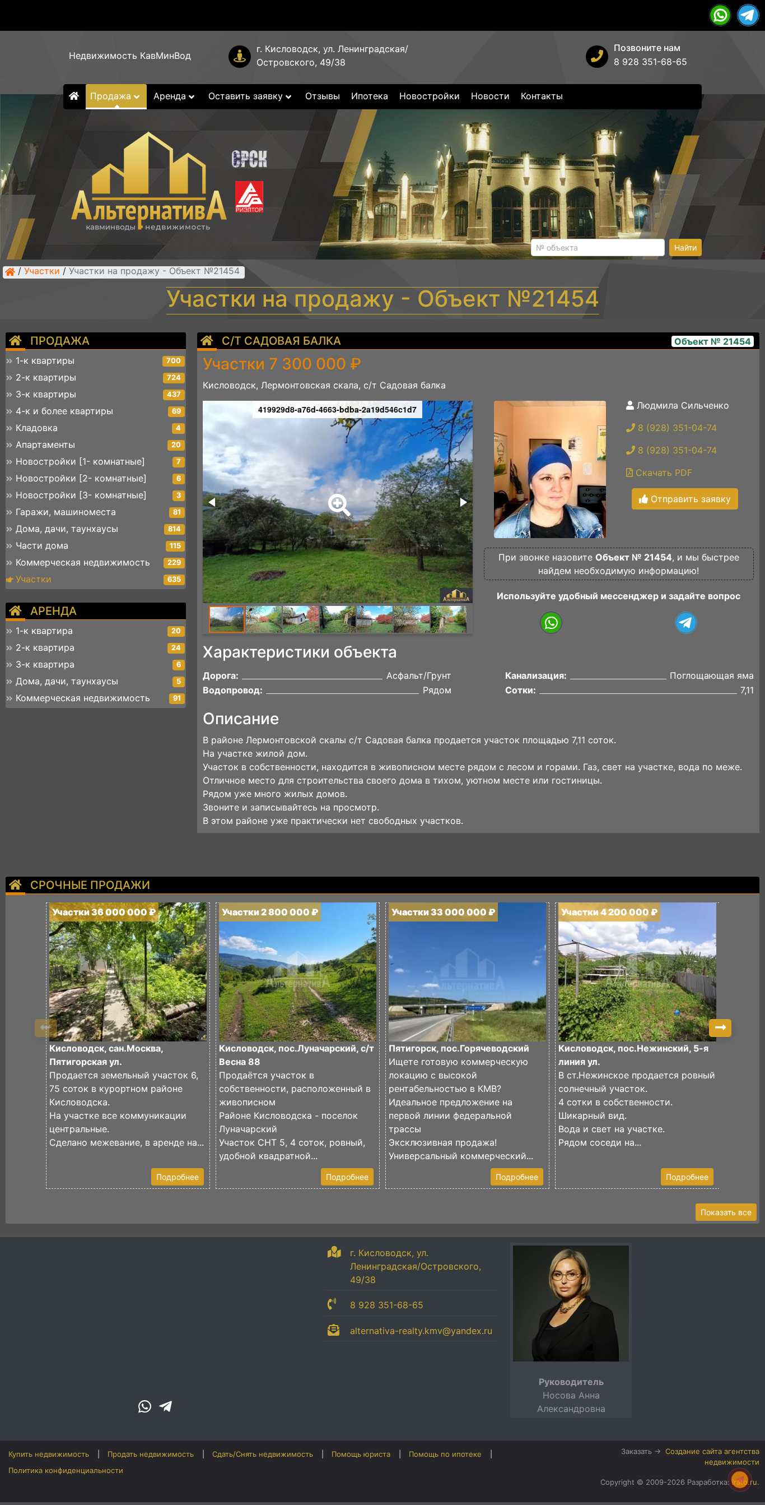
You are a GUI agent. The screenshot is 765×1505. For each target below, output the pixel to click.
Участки (42, 271)
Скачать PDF (662, 472)
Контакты (542, 95)
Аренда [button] (171, 95)
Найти (685, 247)
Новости (490, 95)
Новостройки (429, 95)
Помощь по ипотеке (445, 1454)
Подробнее (177, 1177)
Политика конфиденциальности (65, 1470)
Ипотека (369, 95)
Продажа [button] (112, 95)
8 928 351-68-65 (650, 61)
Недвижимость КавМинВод (130, 55)
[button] (337, 497)
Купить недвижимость (48, 1454)
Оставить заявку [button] (247, 95)
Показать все (726, 1212)
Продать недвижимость (151, 1454)
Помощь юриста (361, 1454)
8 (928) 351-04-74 (676, 427)
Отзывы (322, 95)
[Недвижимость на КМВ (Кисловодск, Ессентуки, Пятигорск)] (10, 271)
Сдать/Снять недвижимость (262, 1454)
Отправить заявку (689, 498)
